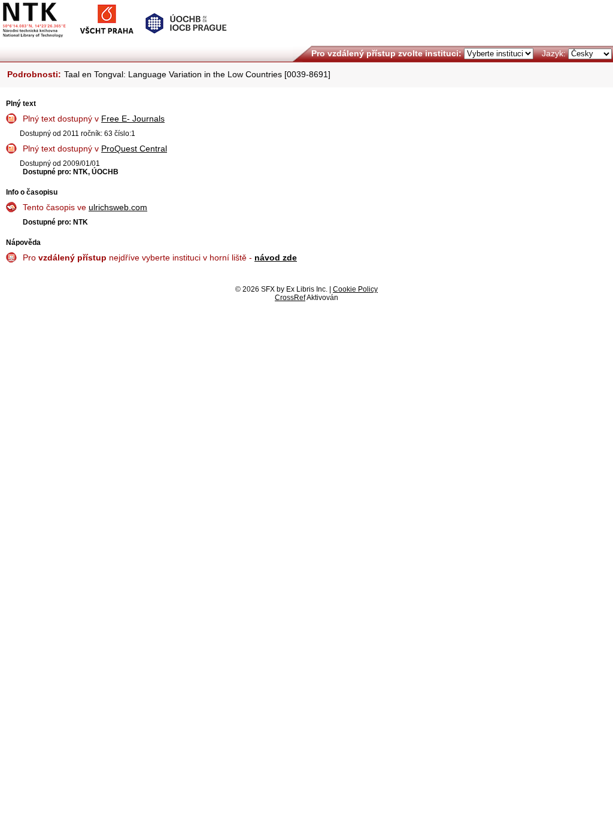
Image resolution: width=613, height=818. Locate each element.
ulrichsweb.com (118, 207)
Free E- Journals (133, 118)
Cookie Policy (355, 289)
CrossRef (290, 297)
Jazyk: (554, 53)
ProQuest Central (134, 148)
